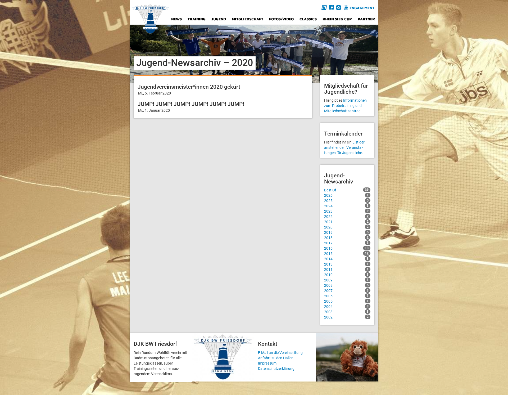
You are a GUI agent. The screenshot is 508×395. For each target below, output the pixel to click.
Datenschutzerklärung (276, 368)
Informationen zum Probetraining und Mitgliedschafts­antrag (345, 105)
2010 (346, 275)
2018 (346, 238)
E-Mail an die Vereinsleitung (280, 353)
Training (197, 19)
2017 (346, 243)
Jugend (218, 19)
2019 (346, 232)
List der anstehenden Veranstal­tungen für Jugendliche (344, 147)
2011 (346, 269)
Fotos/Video (281, 19)
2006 (346, 296)
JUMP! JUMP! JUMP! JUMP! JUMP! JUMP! (191, 104)
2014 (346, 259)
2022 (346, 216)
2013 (346, 264)
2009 (346, 280)
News (176, 19)
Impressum (267, 363)
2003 (346, 312)
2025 (346, 201)
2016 (346, 248)
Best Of (346, 190)
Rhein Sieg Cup (337, 19)
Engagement (362, 8)
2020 (346, 227)
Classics (308, 19)
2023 (346, 211)
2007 (346, 291)
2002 (346, 317)
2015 (346, 254)
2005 (346, 301)
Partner (366, 19)
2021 (346, 222)
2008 (346, 285)
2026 (346, 195)
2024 (346, 206)
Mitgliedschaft (247, 19)
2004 (346, 306)
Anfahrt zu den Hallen (275, 358)
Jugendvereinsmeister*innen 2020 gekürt (189, 87)
